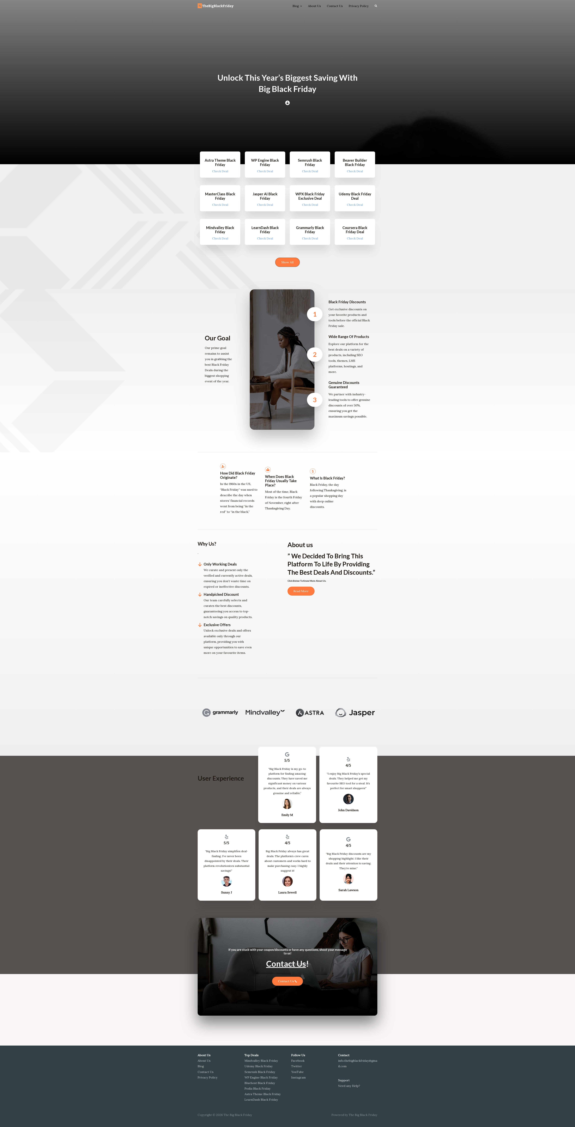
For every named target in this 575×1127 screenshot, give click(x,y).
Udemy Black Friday (259, 1066)
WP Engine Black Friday (261, 1077)
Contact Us (335, 6)
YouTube (297, 1072)
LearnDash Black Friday (261, 1099)
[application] (300, 6)
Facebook (298, 1060)
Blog (296, 6)
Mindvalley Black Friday (261, 1060)
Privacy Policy (359, 6)
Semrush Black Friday (260, 1072)
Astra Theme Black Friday (263, 1094)
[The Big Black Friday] (216, 5)
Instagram (298, 1077)
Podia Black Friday (258, 1088)
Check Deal (220, 171)
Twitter (296, 1066)
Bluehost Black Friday (260, 1083)
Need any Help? (349, 1086)
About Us (314, 6)
